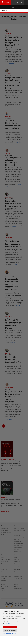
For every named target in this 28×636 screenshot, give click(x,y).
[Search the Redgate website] (17, 2)
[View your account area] (22, 2)
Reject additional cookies (9, 630)
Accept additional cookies (10, 627)
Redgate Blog (4, 10)
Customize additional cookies (9, 633)
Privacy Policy (8, 623)
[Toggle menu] (26, 2)
